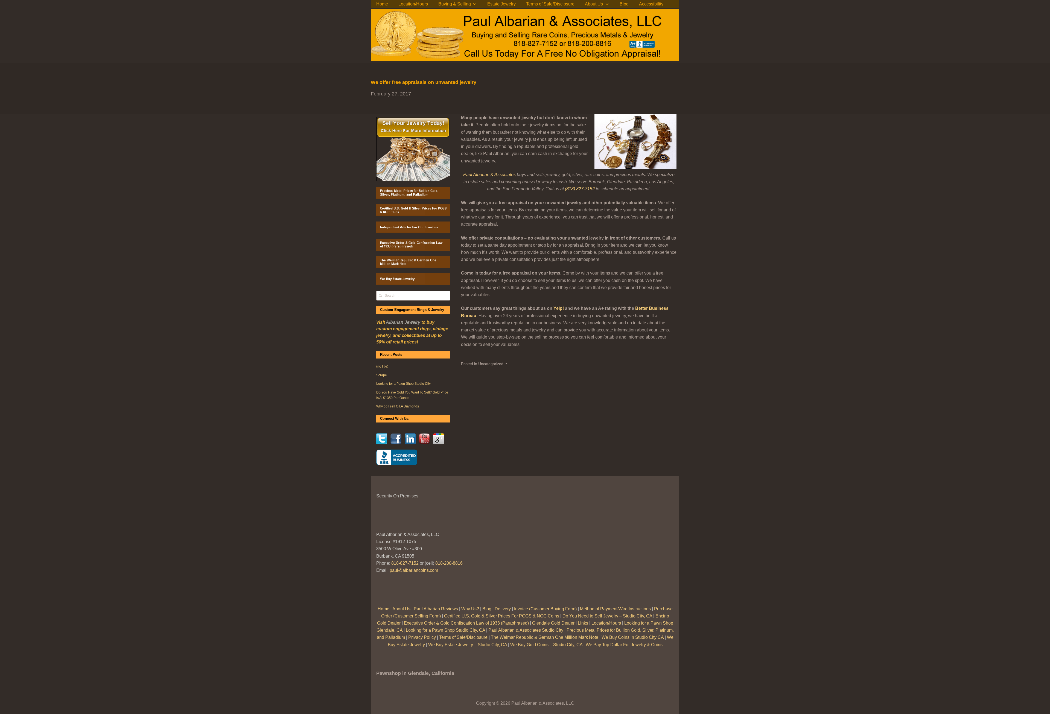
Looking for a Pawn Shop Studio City (403, 384)
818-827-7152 (405, 563)
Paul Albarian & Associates (489, 174)
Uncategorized (490, 364)
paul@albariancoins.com (414, 570)
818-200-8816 (449, 563)
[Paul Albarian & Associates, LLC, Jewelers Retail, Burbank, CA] (396, 457)
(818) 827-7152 (580, 188)
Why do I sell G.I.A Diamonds (397, 406)
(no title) (382, 366)
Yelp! (558, 308)
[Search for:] (413, 295)
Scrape (381, 375)
